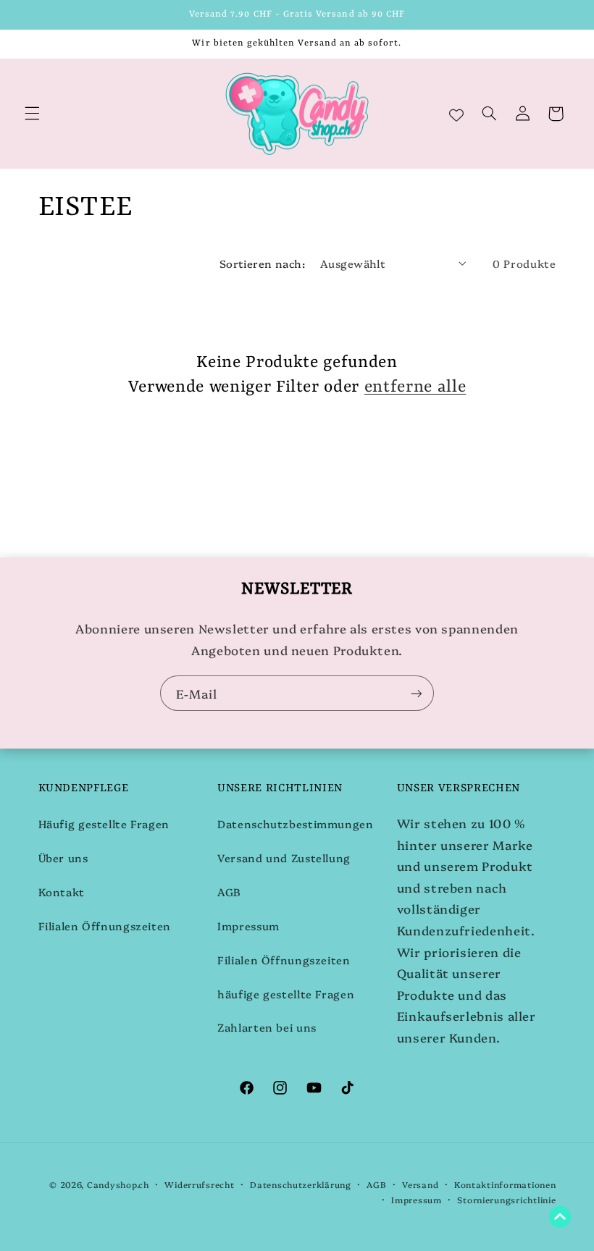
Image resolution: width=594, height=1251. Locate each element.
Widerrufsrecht (199, 1184)
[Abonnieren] (416, 693)
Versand (420, 1184)
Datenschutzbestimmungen (295, 823)
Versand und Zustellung (284, 857)
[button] (32, 113)
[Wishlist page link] (456, 113)
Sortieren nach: (262, 263)
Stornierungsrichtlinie (506, 1199)
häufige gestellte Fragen (285, 993)
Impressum (248, 925)
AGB (229, 891)
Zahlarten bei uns (267, 1027)
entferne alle (415, 387)
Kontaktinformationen (505, 1184)
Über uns (63, 857)
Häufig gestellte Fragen (104, 823)
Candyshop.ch (118, 1184)
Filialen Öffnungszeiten (105, 925)
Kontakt (61, 891)
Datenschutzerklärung (300, 1184)
